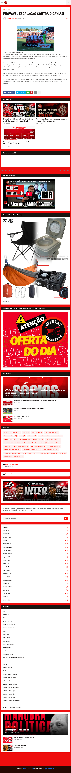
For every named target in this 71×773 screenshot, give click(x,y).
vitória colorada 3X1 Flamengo (13, 456)
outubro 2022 (35, 593)
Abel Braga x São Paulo (20, 745)
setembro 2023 (35, 587)
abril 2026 (35, 530)
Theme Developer (28, 768)
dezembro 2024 (35, 580)
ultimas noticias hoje (30, 453)
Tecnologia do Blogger (11, 464)
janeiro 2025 (35, 577)
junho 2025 (35, 560)
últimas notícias (54, 446)
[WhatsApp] (28, 92)
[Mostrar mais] (39, 92)
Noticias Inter (25, 439)
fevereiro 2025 (35, 573)
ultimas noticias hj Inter (12, 453)
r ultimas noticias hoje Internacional (14, 442)
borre (7, 432)
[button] (2, 2)
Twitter (7, 446)
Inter (22, 436)
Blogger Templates (48, 768)
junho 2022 (35, 600)
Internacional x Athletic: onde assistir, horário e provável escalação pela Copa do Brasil (18, 120)
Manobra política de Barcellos (17, 730)
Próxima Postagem (63, 170)
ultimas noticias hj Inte (50, 449)
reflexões (43, 442)
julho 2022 (35, 596)
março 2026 (35, 534)
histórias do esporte (51, 432)
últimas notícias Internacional (48, 453)
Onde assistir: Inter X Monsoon (22, 416)
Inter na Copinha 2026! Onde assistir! (24, 737)
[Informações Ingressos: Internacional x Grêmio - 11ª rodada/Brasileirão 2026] (19, 133)
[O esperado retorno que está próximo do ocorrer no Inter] (7, 411)
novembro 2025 (35, 547)
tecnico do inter (55, 442)
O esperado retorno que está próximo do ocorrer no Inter (29, 408)
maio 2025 (35, 563)
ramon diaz (32, 442)
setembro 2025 (35, 553)
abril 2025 (35, 567)
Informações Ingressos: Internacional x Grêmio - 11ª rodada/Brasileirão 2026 (18, 143)
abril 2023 (35, 590)
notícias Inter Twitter (52, 439)
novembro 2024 (35, 583)
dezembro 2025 (35, 543)
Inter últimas (44, 436)
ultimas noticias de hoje (12, 449)
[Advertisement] (35, 759)
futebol (26, 432)
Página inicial (7, 9)
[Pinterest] (31, 92)
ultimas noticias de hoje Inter (31, 449)
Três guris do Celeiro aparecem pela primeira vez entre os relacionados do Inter (51, 120)
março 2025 (35, 570)
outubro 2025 (35, 550)
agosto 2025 (35, 557)
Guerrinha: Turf (37, 432)
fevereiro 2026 (35, 537)
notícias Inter (38, 439)
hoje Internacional (10, 436)
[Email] (35, 92)
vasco (63, 453)
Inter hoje (32, 436)
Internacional (57, 436)
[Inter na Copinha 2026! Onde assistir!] (7, 740)
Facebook (16, 432)
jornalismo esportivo (10, 439)
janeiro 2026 (35, 540)
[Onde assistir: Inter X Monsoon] (7, 419)
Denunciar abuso (9, 474)
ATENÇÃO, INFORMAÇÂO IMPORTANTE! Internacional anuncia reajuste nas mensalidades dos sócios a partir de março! (35, 391)
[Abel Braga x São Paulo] (7, 748)
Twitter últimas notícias (20, 446)
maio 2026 (35, 527)
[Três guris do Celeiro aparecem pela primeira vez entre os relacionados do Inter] (52, 110)
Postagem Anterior (7, 170)
